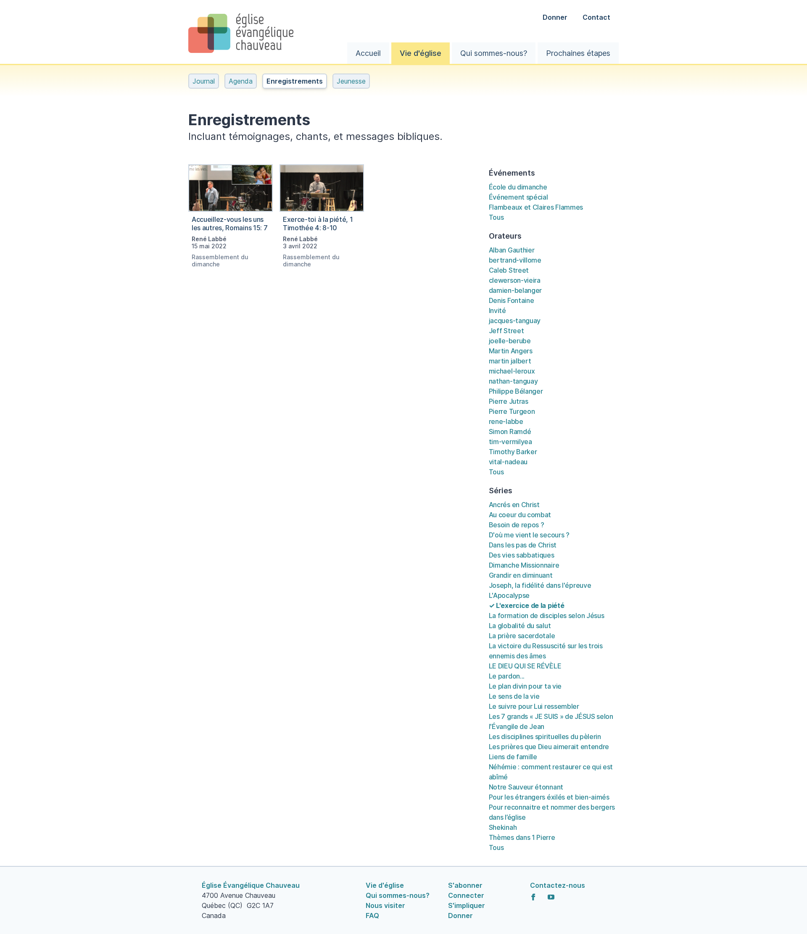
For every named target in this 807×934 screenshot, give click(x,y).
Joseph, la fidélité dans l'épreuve (540, 585)
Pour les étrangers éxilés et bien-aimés (549, 797)
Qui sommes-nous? (493, 53)
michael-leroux (512, 371)
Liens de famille (513, 756)
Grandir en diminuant (521, 575)
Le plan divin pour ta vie (525, 686)
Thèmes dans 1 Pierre (522, 837)
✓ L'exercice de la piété (526, 605)
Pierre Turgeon (512, 411)
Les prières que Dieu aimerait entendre (549, 746)
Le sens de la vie (514, 696)
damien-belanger (515, 290)
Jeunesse (351, 81)
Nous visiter (385, 905)
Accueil (368, 53)
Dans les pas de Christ (522, 545)
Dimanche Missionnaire (524, 565)
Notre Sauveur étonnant (526, 787)
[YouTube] (551, 897)
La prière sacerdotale (522, 635)
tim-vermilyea (510, 441)
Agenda (241, 81)
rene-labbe (506, 421)
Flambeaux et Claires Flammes (536, 207)
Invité (497, 310)
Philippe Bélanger (516, 391)
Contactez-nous (557, 885)
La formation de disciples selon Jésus (546, 615)
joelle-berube (510, 341)
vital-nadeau (508, 462)
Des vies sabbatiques (521, 555)
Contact (596, 17)
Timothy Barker (513, 451)
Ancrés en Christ (514, 504)
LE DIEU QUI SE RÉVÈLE (525, 666)
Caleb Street (509, 270)
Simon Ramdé (510, 431)
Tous (496, 217)
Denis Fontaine (511, 300)
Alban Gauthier (512, 250)
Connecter (466, 895)
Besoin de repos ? (516, 525)
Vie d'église (420, 53)
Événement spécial (518, 197)
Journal (204, 81)
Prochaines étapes (578, 53)
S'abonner (465, 885)
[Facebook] (533, 897)
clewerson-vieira (515, 280)
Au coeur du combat (520, 514)
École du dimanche (518, 187)
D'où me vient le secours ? (529, 535)
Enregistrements (294, 81)
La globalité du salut (520, 625)
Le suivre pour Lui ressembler (534, 706)
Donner (556, 17)
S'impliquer (466, 905)
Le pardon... (507, 676)
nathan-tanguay (513, 381)
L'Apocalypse (509, 595)
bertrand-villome (515, 260)
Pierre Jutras (508, 401)
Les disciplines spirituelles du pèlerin (545, 736)
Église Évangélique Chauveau (251, 885)
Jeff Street (506, 330)
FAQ (372, 915)
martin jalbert (510, 361)
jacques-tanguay (515, 320)
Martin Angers (511, 351)
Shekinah (503, 827)
